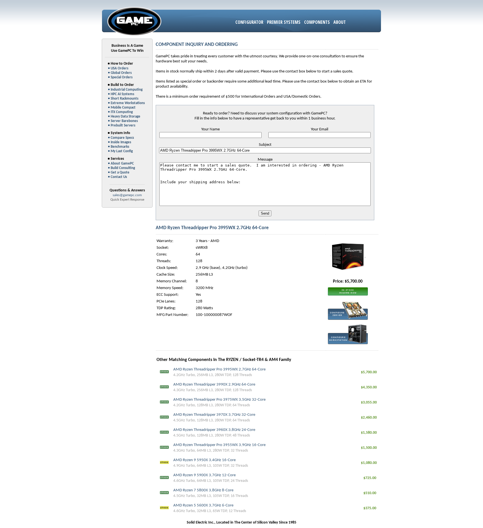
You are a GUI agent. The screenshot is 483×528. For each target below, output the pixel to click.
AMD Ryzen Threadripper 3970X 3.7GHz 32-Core (214, 415)
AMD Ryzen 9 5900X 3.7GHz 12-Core (204, 475)
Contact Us (119, 177)
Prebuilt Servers (123, 125)
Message (265, 160)
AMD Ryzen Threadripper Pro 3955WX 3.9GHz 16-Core (219, 445)
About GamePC (122, 163)
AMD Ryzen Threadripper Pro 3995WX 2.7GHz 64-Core (219, 369)
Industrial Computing (127, 89)
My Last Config (122, 151)
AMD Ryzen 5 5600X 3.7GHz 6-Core (203, 505)
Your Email (319, 129)
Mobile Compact (123, 107)
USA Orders (119, 68)
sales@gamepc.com (127, 195)
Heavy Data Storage (125, 116)
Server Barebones (124, 121)
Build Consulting (123, 168)
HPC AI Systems (122, 94)
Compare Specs (122, 138)
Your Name (210, 129)
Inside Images (121, 142)
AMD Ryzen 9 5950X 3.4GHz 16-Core (204, 460)
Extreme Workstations (128, 103)
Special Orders (121, 77)
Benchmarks (120, 147)
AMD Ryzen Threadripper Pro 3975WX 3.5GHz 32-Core (219, 400)
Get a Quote (120, 172)
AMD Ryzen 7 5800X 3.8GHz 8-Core (203, 490)
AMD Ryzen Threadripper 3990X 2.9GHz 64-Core (214, 384)
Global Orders (121, 73)
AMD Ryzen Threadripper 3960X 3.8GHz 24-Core (214, 430)
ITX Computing (122, 112)
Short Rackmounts (124, 98)
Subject (265, 145)
